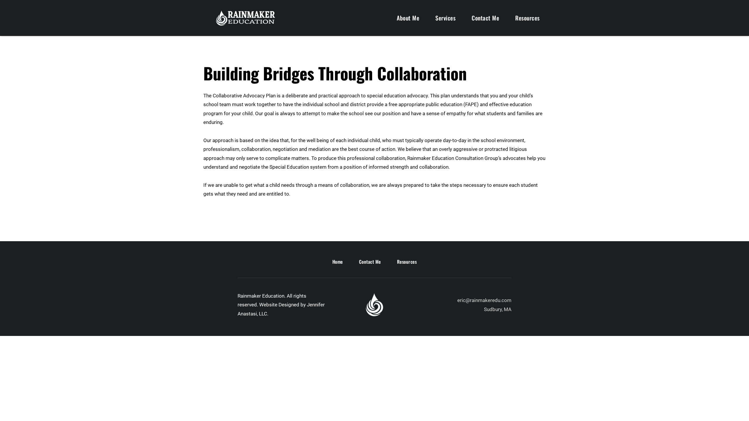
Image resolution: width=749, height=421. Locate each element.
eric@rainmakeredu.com (484, 300)
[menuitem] (408, 17)
